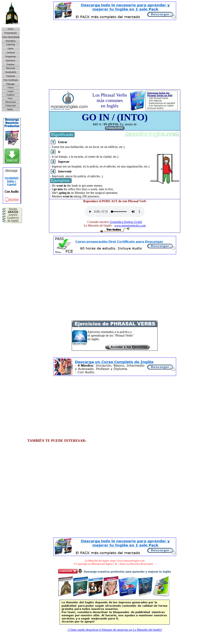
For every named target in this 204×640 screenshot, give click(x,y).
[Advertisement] (114, 51)
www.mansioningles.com (130, 225)
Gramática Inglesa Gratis (126, 222)
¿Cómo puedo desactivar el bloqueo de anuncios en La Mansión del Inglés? (114, 629)
